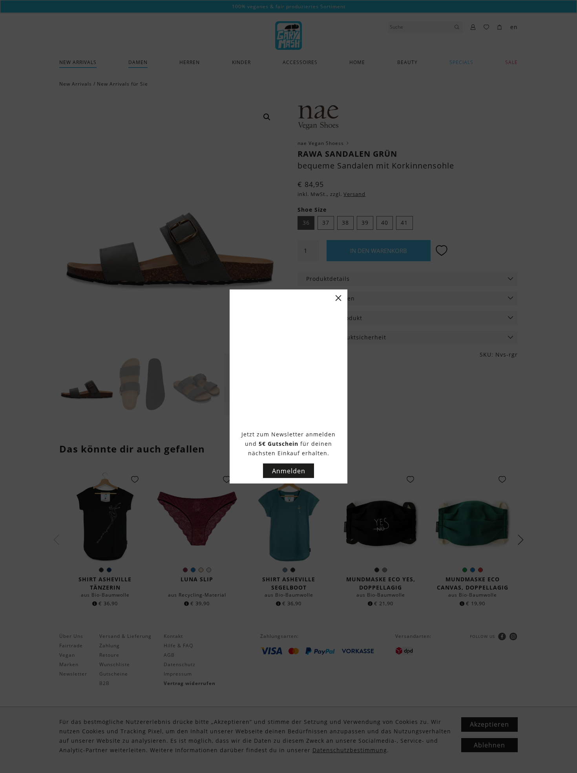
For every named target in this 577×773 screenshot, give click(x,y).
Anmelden (288, 471)
